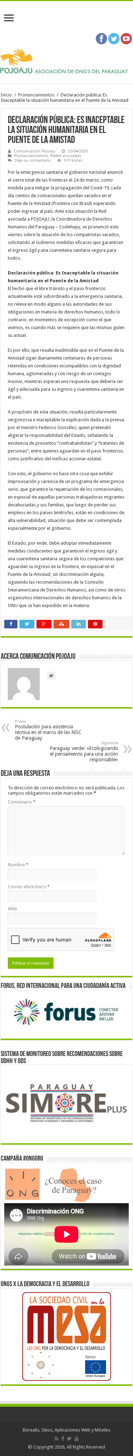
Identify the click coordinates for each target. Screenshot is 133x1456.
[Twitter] (69, 1438)
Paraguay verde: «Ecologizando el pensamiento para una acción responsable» (84, 751)
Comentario (21, 802)
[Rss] (56, 1438)
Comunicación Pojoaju (34, 151)
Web (12, 908)
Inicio (6, 95)
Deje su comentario (33, 160)
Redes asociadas (65, 156)
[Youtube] (76, 1438)
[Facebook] (63, 1438)
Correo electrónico (29, 886)
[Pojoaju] (66, 61)
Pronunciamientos (36, 95)
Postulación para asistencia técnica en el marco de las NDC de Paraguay (48, 730)
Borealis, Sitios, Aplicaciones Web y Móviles (66, 1430)
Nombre (18, 864)
